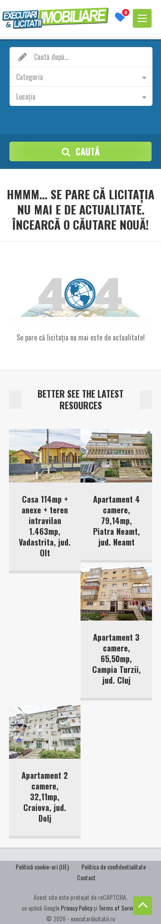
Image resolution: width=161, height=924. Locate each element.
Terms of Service (118, 907)
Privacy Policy (76, 907)
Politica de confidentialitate (113, 866)
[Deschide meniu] (142, 18)
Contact (86, 877)
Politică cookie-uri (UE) (42, 866)
